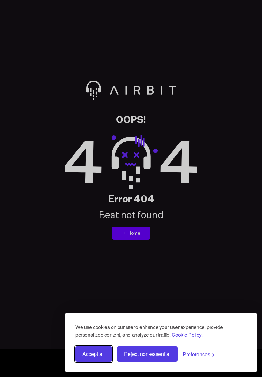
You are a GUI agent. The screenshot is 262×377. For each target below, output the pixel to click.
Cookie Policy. (187, 334)
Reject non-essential (147, 354)
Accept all (93, 354)
